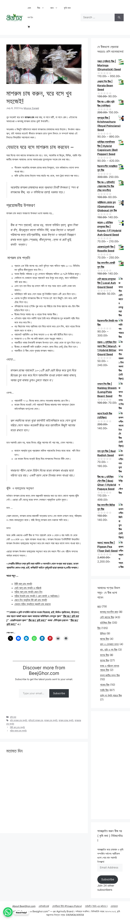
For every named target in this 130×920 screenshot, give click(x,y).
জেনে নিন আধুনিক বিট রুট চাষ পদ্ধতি (30, 600)
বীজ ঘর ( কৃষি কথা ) (37, 620)
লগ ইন (30, 17)
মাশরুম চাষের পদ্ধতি (66, 720)
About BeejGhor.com (24, 906)
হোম (29, 7)
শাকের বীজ (104, 684)
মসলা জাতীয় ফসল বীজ (110, 675)
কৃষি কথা (67, 7)
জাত (52, 7)
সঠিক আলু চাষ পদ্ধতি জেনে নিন (28, 591)
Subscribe (59, 693)
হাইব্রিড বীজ (105, 622)
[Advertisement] (110, 765)
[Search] (119, 17)
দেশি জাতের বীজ (107, 617)
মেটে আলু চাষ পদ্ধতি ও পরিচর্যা (27, 587)
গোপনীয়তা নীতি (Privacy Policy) (67, 906)
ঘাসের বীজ (104, 638)
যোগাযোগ (114, 906)
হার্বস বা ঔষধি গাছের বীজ (111, 695)
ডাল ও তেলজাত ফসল (109, 644)
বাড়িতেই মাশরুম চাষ (35, 720)
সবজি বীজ (104, 690)
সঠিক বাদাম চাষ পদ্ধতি (18, 730)
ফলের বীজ (104, 655)
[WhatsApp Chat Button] (8, 912)
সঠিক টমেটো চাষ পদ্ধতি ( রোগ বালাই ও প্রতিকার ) (36, 596)
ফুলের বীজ (104, 660)
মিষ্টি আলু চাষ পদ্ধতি (23, 583)
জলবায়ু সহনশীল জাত (109, 611)
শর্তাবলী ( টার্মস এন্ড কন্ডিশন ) (96, 906)
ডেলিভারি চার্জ (44, 906)
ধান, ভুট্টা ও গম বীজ (108, 649)
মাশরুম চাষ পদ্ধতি (50, 720)
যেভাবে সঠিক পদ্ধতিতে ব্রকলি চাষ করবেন (32, 604)
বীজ (38, 7)
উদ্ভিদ (103, 633)
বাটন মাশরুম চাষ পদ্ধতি (18, 720)
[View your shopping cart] (28, 27)
